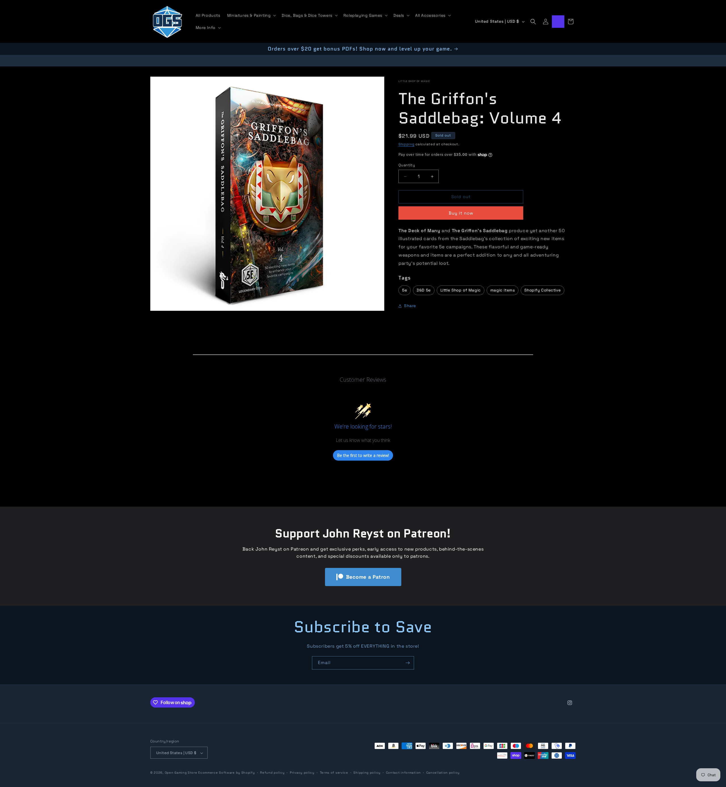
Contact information (403, 773)
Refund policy (272, 773)
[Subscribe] (407, 663)
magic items (502, 290)
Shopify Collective (542, 290)
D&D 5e (424, 290)
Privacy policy (302, 773)
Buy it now (461, 213)
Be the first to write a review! (363, 455)
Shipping (406, 144)
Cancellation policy (443, 773)
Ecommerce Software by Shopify (226, 773)
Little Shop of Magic (414, 81)
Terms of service (334, 773)
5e (404, 290)
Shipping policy (367, 773)
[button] (251, 15)
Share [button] (410, 305)
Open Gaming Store (181, 773)
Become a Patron (368, 577)
